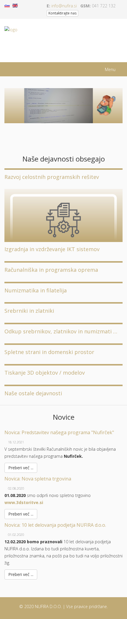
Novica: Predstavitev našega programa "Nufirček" (59, 432)
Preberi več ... (20, 467)
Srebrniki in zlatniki (29, 310)
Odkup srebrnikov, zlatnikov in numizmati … (60, 331)
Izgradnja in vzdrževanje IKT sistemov (52, 249)
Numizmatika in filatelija (35, 290)
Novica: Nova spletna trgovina (37, 478)
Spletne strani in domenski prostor (49, 351)
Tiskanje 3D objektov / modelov (44, 372)
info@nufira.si (64, 6)
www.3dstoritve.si (23, 502)
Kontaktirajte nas (62, 13)
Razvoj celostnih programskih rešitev (51, 176)
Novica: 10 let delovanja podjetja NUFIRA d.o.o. (55, 525)
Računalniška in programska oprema (51, 269)
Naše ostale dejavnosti (33, 393)
